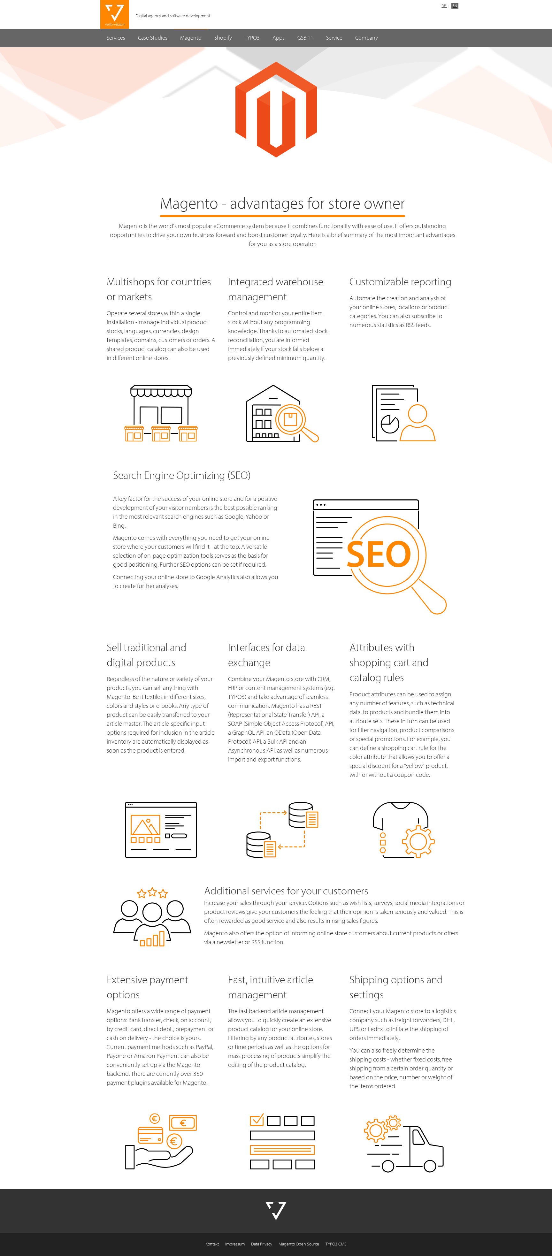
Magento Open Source (299, 1244)
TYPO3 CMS (336, 1244)
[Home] (114, 14)
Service (334, 37)
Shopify (223, 37)
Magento (191, 37)
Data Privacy (261, 1244)
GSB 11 (305, 37)
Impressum (235, 1244)
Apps (278, 37)
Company (366, 37)
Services (116, 37)
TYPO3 (252, 37)
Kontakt (212, 1244)
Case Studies (152, 37)
